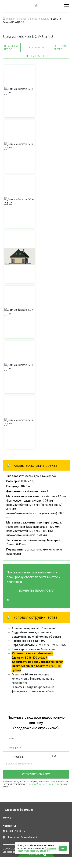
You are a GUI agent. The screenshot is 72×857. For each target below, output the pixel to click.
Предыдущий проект (11, 47)
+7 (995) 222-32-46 (15, 831)
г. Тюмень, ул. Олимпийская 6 (21, 837)
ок (62, 848)
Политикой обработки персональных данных (36, 849)
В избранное (38, 56)
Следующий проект (60, 47)
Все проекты (36, 47)
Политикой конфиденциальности (43, 784)
